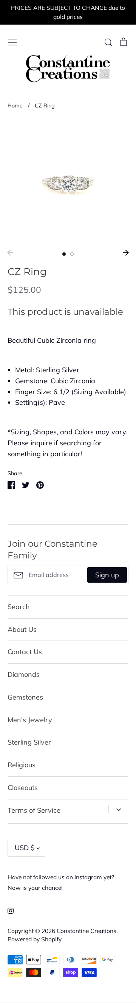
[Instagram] (8, 909)
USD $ (25, 847)
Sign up (107, 575)
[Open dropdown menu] (118, 809)
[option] (68, 182)
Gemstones (25, 697)
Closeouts (23, 787)
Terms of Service (34, 810)
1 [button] (64, 254)
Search (19, 606)
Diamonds (24, 674)
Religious (22, 764)
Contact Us (25, 651)
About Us (22, 629)
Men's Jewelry (30, 719)
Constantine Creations (86, 931)
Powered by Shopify (35, 939)
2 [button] (72, 254)
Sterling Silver (29, 742)
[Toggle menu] (12, 41)
